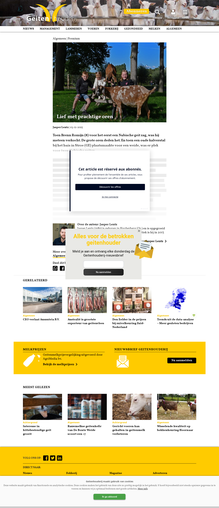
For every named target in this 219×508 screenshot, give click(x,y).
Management (50, 29)
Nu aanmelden (181, 360)
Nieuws (28, 29)
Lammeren (74, 29)
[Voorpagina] (50, 13)
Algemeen (174, 29)
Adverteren (160, 473)
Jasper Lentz (61, 127)
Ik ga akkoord (109, 496)
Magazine (116, 473)
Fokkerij (111, 29)
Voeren (93, 29)
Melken (154, 29)
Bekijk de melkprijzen (58, 364)
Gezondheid (133, 29)
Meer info (143, 488)
